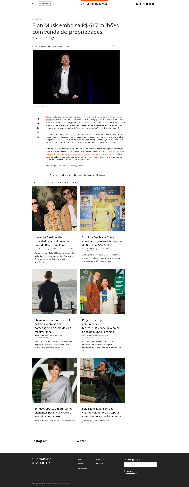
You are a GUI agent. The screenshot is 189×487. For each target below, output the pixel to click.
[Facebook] (38, 119)
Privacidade (81, 468)
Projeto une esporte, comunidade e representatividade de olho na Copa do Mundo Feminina (101, 326)
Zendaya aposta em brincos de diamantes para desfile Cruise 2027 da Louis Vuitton (54, 412)
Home (78, 459)
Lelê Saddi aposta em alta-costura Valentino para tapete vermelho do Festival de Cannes (101, 412)
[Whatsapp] (38, 137)
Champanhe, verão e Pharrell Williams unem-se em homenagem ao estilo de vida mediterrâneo (53, 326)
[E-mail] (38, 128)
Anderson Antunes (43, 46)
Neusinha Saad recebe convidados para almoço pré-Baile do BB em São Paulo (53, 241)
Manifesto (100, 459)
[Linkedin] (38, 132)
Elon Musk (62, 165)
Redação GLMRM (87, 249)
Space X (81, 165)
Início (34, 19)
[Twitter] (38, 123)
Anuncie (80, 464)
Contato (99, 464)
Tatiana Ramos (39, 249)
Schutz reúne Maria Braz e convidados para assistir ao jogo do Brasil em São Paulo (102, 241)
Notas (39, 19)
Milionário (72, 165)
